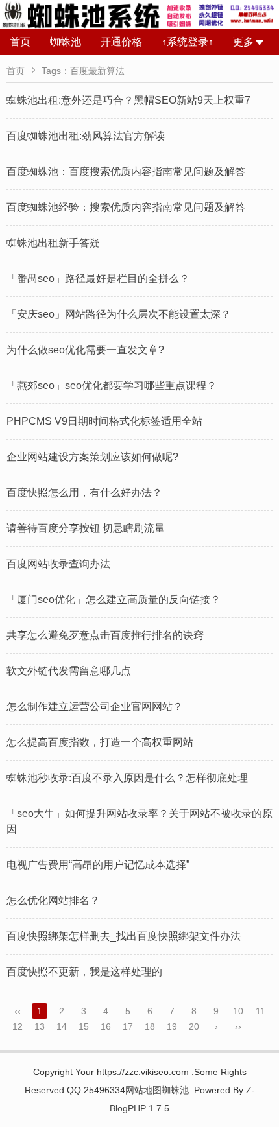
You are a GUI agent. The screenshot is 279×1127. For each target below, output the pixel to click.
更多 (243, 41)
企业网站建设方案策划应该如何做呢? (92, 456)
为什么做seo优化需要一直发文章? (85, 349)
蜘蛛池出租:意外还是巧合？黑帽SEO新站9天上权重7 (128, 100)
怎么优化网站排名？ (53, 900)
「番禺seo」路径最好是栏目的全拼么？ (97, 278)
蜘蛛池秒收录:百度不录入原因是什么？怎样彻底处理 (127, 777)
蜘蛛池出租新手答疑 (53, 242)
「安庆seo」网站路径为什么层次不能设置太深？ (118, 314)
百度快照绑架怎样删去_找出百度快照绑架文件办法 (123, 936)
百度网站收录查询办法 (58, 563)
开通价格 (121, 41)
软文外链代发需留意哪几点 (68, 670)
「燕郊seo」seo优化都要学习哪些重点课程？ (111, 385)
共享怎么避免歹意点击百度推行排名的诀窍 (105, 635)
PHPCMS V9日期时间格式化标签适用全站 (104, 421)
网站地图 (143, 1090)
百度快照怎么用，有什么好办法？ (84, 492)
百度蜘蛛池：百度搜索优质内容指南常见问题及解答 (125, 171)
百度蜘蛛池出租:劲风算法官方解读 (85, 135)
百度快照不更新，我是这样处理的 (84, 971)
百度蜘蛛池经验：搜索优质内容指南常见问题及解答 (125, 207)
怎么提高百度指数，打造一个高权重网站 (99, 742)
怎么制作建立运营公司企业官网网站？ (94, 706)
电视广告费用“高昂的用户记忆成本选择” (97, 864)
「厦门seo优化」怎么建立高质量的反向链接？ (113, 599)
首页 (20, 41)
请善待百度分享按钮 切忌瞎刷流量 (85, 528)
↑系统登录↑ (187, 41)
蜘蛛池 (65, 41)
